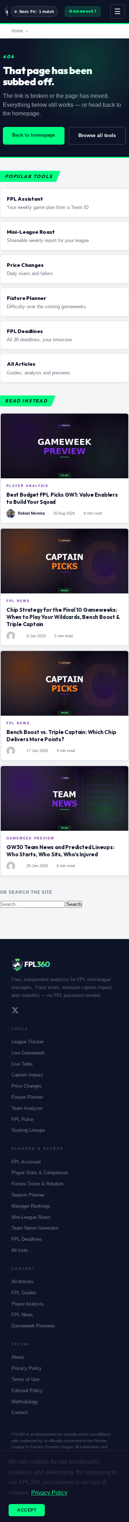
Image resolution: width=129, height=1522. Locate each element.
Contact (19, 1412)
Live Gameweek (28, 1053)
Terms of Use (25, 1379)
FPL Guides (23, 1292)
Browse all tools (97, 135)
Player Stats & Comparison (39, 1172)
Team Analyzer (26, 1108)
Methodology (24, 1401)
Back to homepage (33, 135)
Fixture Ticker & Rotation (37, 1183)
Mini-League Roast (30, 1217)
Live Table (22, 1064)
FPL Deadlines (26, 1239)
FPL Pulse (22, 1119)
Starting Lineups (28, 1130)
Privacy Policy (26, 1368)
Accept (26, 1510)
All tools (19, 1250)
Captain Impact (27, 1074)
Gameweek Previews (33, 1326)
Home (17, 30)
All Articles (22, 1281)
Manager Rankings (30, 1206)
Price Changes (26, 1086)
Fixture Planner (27, 1097)
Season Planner (27, 1195)
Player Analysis (27, 1304)
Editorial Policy (27, 1390)
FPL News (22, 1314)
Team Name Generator (34, 1228)
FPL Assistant (26, 1162)
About (17, 1357)
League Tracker (27, 1041)
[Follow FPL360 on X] (15, 1011)
